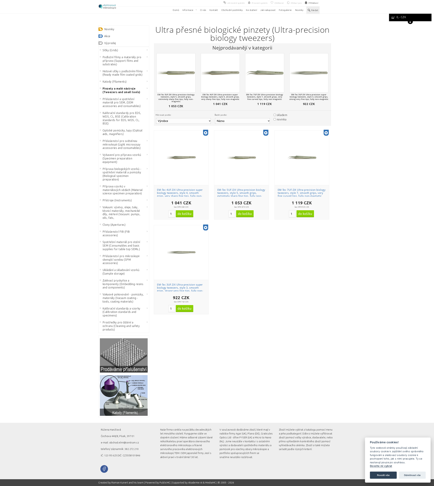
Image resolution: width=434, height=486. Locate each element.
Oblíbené (183, 142)
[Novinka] (206, 133)
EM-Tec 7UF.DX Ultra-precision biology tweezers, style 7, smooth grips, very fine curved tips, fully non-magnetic (302, 193)
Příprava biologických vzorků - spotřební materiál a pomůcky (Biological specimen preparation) (122, 174)
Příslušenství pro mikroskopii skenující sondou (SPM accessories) (121, 260)
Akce (107, 36)
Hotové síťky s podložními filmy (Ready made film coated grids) (123, 73)
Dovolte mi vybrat (381, 466)
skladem (282, 114)
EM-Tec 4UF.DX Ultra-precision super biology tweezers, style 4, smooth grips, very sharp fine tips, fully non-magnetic (180, 194)
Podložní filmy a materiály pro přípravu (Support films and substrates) (122, 61)
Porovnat (183, 148)
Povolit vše (383, 475)
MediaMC (210, 482)
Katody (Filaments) (115, 81)
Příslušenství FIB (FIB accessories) (116, 233)
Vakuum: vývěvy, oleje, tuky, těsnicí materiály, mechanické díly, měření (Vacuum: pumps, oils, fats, (121, 212)
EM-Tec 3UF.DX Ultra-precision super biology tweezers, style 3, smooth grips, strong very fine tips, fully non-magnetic (180, 289)
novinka (281, 119)
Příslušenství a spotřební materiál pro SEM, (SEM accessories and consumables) (122, 103)
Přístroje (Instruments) (117, 200)
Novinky (109, 29)
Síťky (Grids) (110, 50)
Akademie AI (195, 482)
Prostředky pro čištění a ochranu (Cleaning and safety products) (121, 326)
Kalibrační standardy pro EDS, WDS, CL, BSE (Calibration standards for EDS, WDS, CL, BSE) (122, 118)
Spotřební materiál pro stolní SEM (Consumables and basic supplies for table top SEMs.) (121, 245)
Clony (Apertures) (114, 224)
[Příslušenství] (124, 355)
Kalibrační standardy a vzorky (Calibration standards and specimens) (121, 312)
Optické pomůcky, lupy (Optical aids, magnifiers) (122, 132)
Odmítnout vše (412, 475)
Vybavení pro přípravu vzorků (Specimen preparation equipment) (122, 158)
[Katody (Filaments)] (124, 395)
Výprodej (110, 43)
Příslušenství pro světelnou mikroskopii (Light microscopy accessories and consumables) (122, 144)
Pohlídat (183, 154)
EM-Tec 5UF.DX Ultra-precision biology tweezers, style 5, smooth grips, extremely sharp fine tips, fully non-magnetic (241, 194)
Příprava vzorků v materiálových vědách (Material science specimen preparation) (123, 190)
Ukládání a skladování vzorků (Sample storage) (121, 271)
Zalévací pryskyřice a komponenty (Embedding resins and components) (123, 284)
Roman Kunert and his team (127, 482)
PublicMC (165, 482)
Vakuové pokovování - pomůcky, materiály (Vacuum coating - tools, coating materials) (123, 298)
